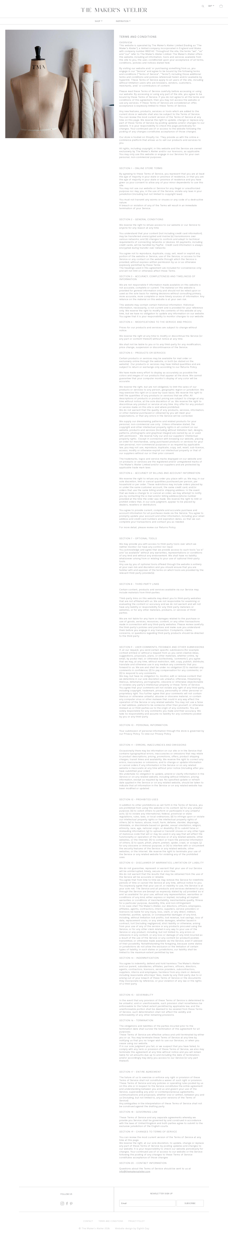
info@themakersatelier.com (134, 1171)
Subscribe (190, 1203)
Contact (88, 1221)
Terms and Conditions (110, 1221)
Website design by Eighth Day (132, 1228)
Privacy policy (136, 1221)
